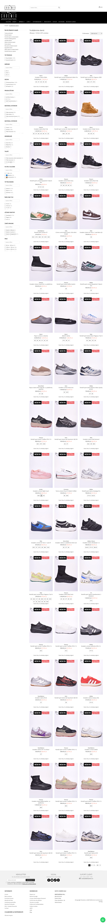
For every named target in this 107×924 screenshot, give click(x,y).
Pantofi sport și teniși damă (11, 37)
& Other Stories (10, 97)
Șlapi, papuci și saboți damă (11, 49)
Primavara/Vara (10, 82)
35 (6, 74)
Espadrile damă (8, 47)
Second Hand (9, 60)
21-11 (7, 99)
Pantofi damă (8, 35)
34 (6, 71)
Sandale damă (8, 40)
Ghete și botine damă (10, 42)
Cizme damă (8, 44)
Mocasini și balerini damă (11, 46)
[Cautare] (59, 7)
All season (8, 86)
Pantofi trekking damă (10, 38)
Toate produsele (9, 33)
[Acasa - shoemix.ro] (13, 7)
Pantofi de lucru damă (10, 51)
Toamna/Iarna (9, 84)
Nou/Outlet (9, 58)
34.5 (7, 72)
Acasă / (7, 25)
